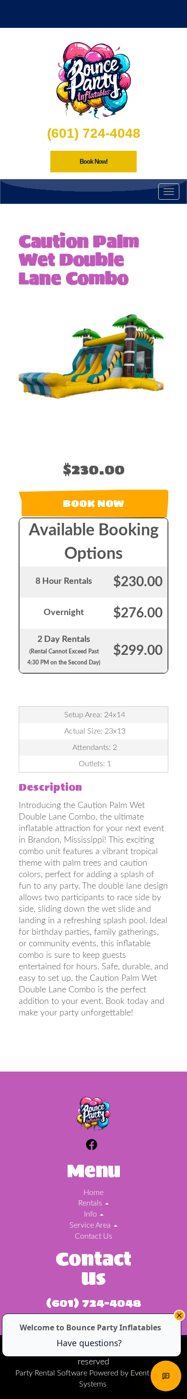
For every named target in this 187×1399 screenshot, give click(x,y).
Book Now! (93, 161)
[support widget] (166, 1376)
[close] (179, 1315)
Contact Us (93, 1236)
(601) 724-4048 (93, 133)
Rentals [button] (91, 1203)
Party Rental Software (51, 1373)
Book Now (93, 503)
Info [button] (91, 1214)
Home (93, 1192)
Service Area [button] (91, 1225)
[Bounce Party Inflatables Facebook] (91, 1146)
